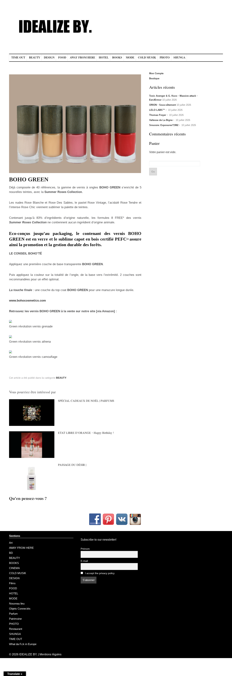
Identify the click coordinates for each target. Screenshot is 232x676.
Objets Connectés (19, 608)
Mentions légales (50, 654)
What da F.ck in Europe (22, 644)
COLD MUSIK (147, 57)
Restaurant (15, 628)
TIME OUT (18, 57)
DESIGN (49, 57)
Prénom (85, 548)
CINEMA (14, 568)
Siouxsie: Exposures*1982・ (165, 125)
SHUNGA (179, 57)
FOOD (62, 57)
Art (11, 542)
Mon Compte (156, 73)
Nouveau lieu (16, 603)
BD (11, 552)
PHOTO (165, 57)
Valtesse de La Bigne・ (162, 120)
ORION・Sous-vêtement (162, 105)
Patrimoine (15, 618)
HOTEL (104, 57)
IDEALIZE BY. (28, 654)
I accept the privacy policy (99, 573)
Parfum (13, 613)
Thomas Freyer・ (158, 115)
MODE (130, 57)
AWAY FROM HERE (82, 57)
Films (12, 583)
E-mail (84, 561)
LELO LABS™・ (158, 110)
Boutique (154, 78)
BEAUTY (34, 57)
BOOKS (117, 57)
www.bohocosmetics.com (27, 300)
